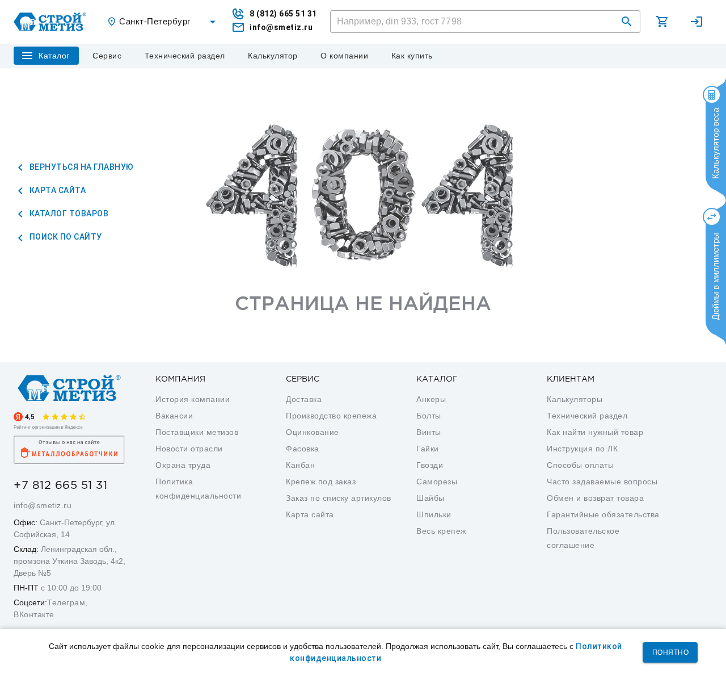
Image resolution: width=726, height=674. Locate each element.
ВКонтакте (34, 614)
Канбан (300, 465)
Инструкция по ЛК (582, 448)
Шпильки (433, 514)
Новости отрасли (189, 448)
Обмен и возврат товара (595, 498)
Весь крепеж (441, 530)
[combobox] (163, 21)
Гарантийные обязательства (603, 514)
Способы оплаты (580, 465)
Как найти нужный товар (595, 432)
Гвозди (429, 465)
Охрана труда (182, 465)
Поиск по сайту (64, 236)
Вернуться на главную (80, 166)
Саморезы (436, 481)
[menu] (107, 56)
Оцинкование (312, 432)
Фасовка (302, 448)
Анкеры (431, 399)
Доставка (304, 399)
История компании (192, 399)
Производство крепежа (331, 415)
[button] (627, 21)
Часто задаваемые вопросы (602, 481)
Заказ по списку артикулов (338, 498)
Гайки (427, 448)
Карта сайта (56, 190)
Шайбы (430, 498)
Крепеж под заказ (321, 481)
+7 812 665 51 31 (60, 485)
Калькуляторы (574, 399)
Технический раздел (587, 415)
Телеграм (66, 602)
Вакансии (174, 415)
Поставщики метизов (196, 432)
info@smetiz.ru (42, 505)
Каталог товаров (67, 213)
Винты (428, 432)
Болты (428, 415)
